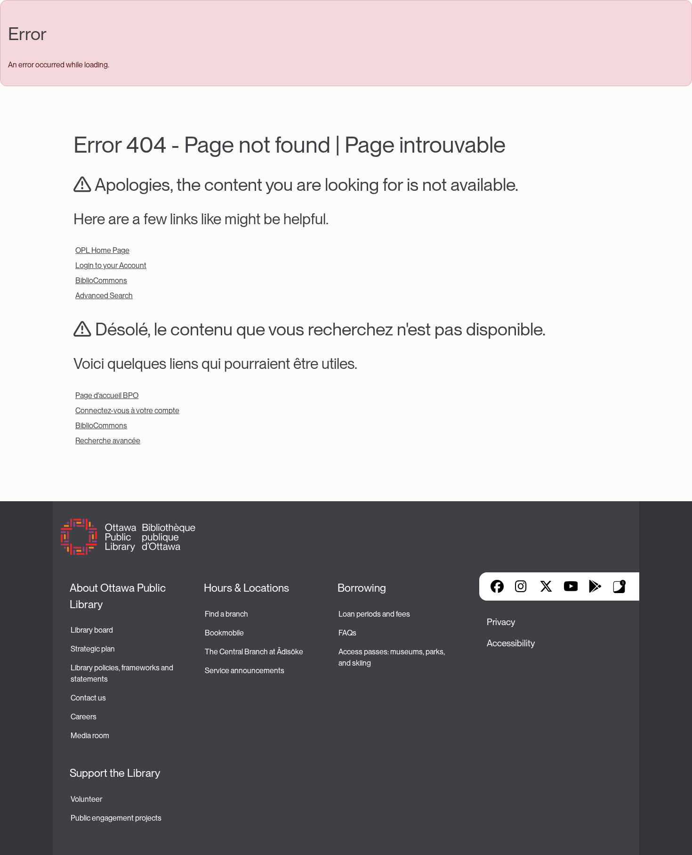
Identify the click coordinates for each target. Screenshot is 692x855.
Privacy (501, 622)
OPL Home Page (102, 250)
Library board (92, 630)
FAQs (347, 632)
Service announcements (244, 670)
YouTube (570, 586)
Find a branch (226, 614)
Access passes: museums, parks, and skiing (392, 657)
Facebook (497, 586)
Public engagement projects (116, 818)
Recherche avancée (107, 440)
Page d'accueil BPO (106, 395)
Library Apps (619, 586)
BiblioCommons (101, 280)
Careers (84, 716)
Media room (90, 735)
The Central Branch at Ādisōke (254, 651)
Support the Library (115, 773)
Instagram (521, 586)
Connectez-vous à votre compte (127, 410)
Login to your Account (110, 265)
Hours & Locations (246, 587)
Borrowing (362, 587)
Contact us (88, 697)
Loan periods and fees (374, 614)
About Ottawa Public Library (119, 596)
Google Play (595, 586)
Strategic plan (93, 648)
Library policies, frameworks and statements (123, 673)
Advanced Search (104, 295)
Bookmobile (224, 632)
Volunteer (86, 799)
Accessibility (511, 643)
